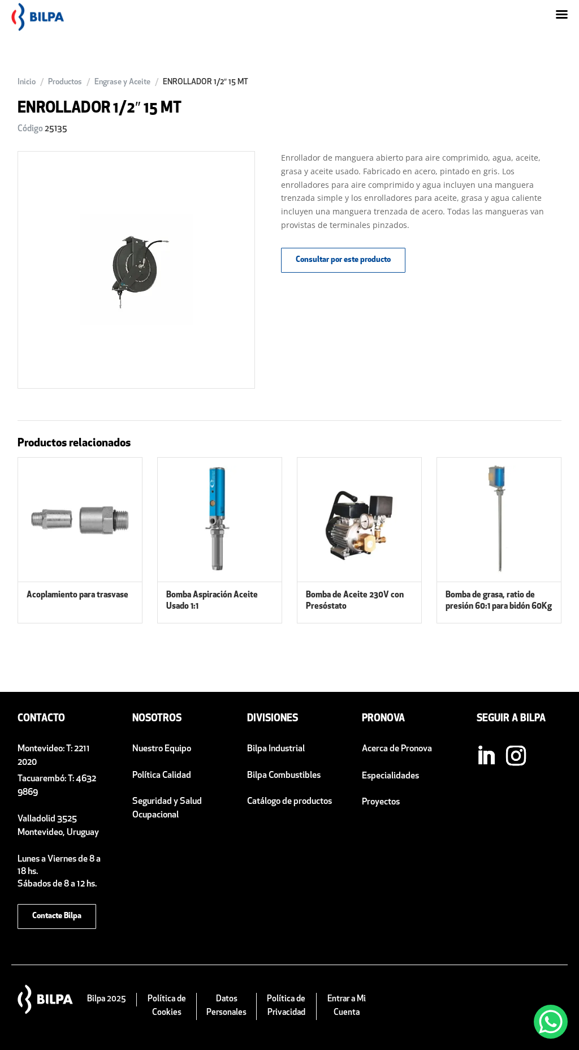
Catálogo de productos (289, 801)
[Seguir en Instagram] (515, 756)
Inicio (27, 82)
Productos (65, 82)
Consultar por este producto (343, 260)
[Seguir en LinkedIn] (485, 756)
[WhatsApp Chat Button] (551, 1022)
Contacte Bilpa (56, 916)
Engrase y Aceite (122, 82)
